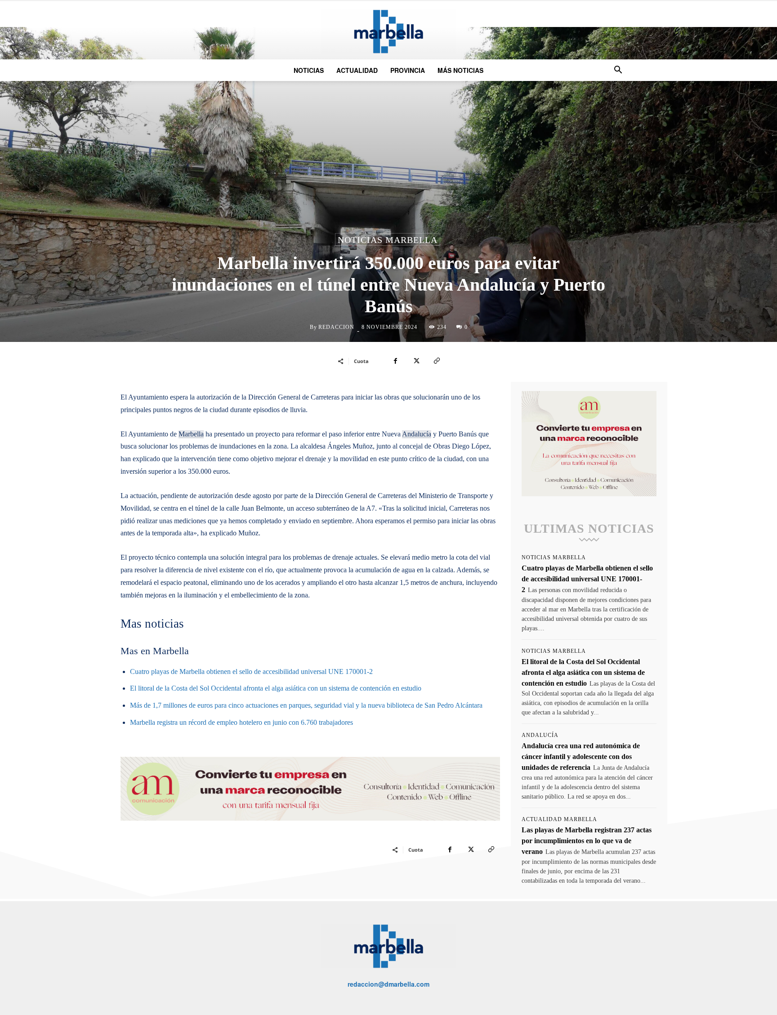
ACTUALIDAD (357, 70)
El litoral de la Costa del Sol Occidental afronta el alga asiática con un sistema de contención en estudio (275, 688)
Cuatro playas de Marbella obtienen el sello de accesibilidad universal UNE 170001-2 (251, 671)
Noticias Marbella (388, 240)
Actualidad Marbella (559, 819)
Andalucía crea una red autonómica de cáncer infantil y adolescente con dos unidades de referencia (581, 756)
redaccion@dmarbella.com (388, 983)
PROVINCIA (407, 70)
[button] (618, 71)
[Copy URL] (437, 361)
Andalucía (416, 434)
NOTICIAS (309, 70)
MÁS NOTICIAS (460, 70)
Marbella (191, 434)
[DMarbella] (388, 31)
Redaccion (336, 327)
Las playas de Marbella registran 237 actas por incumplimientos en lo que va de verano (587, 840)
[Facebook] (395, 361)
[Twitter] (416, 361)
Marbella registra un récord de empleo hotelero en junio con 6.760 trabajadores (241, 722)
